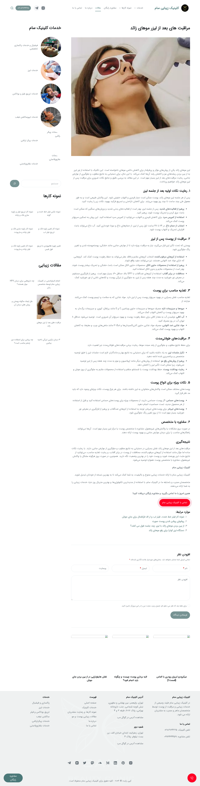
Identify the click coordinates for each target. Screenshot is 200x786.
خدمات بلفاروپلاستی (39, 725)
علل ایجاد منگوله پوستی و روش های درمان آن (22, 303)
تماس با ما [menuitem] (77, 8)
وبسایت (102, 568)
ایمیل (143, 568)
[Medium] (108, 763)
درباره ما (92, 721)
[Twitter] (84, 763)
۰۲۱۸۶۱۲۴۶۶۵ (171, 730)
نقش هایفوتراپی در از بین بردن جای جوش (89, 678)
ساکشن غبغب (42, 716)
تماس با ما (91, 725)
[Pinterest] (123, 763)
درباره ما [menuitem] (88, 8)
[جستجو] (14, 183)
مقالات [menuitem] (98, 8)
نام (185, 568)
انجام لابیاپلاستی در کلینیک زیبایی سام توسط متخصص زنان (49, 284)
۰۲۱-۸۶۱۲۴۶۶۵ (23, 8)
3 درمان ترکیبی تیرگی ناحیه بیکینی (49, 341)
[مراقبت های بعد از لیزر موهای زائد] (49, 307)
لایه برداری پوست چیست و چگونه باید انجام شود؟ (130, 678)
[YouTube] (77, 763)
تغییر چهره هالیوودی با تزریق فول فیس (49, 247)
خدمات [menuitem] (140, 8)
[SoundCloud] (100, 763)
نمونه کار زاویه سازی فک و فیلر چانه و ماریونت (22, 230)
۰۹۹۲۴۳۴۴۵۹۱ (170, 736)
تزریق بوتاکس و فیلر (39, 712)
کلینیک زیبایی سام (167, 8)
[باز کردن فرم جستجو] (12, 8)
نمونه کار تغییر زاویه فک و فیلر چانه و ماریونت (22, 247)
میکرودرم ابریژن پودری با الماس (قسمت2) (172, 678)
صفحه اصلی (90, 703)
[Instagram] (43, 8)
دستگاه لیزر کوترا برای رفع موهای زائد (166, 530)
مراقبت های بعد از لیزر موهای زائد (49, 324)
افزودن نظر (182, 579)
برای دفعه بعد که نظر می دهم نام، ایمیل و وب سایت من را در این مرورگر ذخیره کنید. (154, 605)
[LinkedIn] (115, 763)
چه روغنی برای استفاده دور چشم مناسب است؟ (22, 341)
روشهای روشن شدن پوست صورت (168, 521)
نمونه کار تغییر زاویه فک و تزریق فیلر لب (49, 230)
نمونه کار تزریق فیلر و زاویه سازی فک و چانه (22, 213)
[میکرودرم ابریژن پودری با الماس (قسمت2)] (171, 653)
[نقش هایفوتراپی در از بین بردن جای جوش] (89, 653)
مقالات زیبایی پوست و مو (84, 716)
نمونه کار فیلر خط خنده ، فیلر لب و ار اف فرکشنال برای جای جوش (153, 517)
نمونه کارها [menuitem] (126, 8)
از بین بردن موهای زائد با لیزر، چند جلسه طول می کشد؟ (157, 526)
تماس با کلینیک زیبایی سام (174, 502)
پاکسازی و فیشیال (40, 703)
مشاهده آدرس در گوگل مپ (130, 717)
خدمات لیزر (44, 707)
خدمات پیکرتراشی (40, 721)
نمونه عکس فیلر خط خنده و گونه (48, 213)
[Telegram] (36, 8)
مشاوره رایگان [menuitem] (110, 8)
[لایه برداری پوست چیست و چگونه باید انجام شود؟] (130, 653)
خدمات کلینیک (89, 707)
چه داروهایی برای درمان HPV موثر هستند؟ (22, 282)
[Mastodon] (92, 763)
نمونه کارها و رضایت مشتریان (82, 712)
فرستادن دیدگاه (180, 615)
